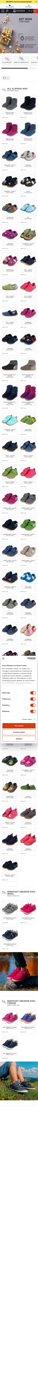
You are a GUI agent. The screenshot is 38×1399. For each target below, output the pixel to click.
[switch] (33, 699)
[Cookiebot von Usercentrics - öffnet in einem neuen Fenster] (27, 658)
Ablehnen (19, 739)
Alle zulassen (19, 726)
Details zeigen (27, 719)
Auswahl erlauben (19, 732)
